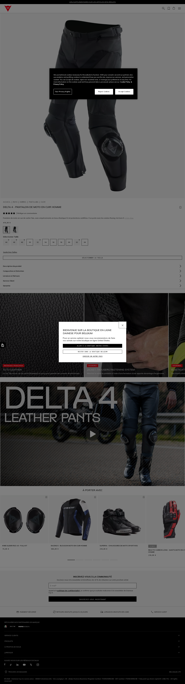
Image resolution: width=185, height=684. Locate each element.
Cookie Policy (125, 82)
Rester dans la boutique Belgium (92, 352)
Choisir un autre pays (93, 356)
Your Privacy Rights (62, 92)
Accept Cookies (124, 92)
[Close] (122, 325)
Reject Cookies (104, 92)
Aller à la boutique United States (92, 346)
